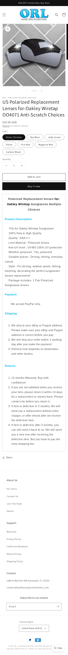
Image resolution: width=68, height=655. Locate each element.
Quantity (6, 159)
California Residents (17, 546)
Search (10, 511)
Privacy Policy (14, 539)
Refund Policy (14, 553)
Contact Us (12, 496)
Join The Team (14, 503)
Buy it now (34, 186)
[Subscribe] (57, 606)
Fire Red (25, 144)
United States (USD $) (32, 628)
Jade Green (54, 137)
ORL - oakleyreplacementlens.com (26, 646)
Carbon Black (13, 151)
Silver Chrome (14, 137)
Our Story (12, 488)
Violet (9, 144)
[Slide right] (41, 90)
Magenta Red (45, 144)
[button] (4, 14)
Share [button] (9, 457)
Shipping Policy (15, 561)
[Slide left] (26, 90)
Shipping (5, 126)
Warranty (11, 531)
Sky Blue (35, 137)
